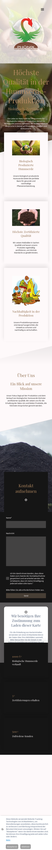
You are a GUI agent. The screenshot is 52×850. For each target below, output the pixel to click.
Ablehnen (25, 846)
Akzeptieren (12, 846)
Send (26, 595)
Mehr (8, 840)
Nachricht (10, 533)
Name (9, 517)
